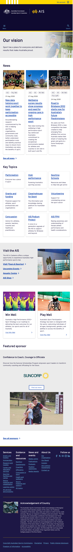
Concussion (11, 216)
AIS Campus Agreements (45, 466)
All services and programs (8, 491)
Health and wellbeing (20, 478)
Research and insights (8, 464)
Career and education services (7, 469)
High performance (34, 176)
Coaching (19, 467)
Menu (4, 28)
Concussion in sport (21, 473)
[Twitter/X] (60, 456)
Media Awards (34, 471)
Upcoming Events (11, 269)
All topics (19, 488)
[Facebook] (57, 456)
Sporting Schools (55, 176)
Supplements (20, 464)
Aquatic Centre (10, 273)
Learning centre (8, 487)
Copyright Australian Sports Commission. (18, 543)
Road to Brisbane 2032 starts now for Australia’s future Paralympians (58, 111)
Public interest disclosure (59, 543)
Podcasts (32, 464)
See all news (9, 158)
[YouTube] (63, 456)
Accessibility (26, 546)
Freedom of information (11, 546)
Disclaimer (38, 543)
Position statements (33, 468)
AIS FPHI (55, 216)
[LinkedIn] (69, 456)
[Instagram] (66, 456)
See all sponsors (10, 438)
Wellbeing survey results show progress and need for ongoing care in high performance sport (35, 111)
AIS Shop (7, 278)
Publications (33, 461)
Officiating (19, 470)
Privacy (46, 543)
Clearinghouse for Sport (35, 195)
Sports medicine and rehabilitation (8, 482)
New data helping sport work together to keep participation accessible (13, 108)
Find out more (36, 387)
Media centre (33, 459)
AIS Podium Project (34, 218)
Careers (44, 463)
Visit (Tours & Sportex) (13, 264)
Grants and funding (10, 195)
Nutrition (19, 462)
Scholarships (7, 460)
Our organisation (45, 457)
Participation (11, 175)
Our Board (45, 460)
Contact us (45, 470)
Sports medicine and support (20, 483)
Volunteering (57, 193)
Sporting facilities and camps (7, 476)
